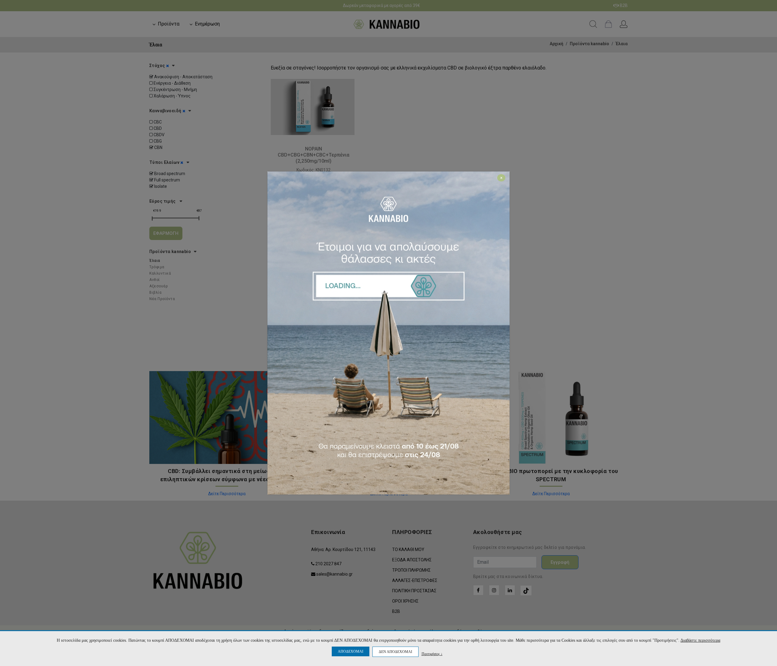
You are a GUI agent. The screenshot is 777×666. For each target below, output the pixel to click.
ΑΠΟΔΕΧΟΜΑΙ (350, 651)
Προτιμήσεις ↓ (432, 654)
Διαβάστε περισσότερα (700, 640)
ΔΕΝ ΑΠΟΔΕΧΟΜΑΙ (395, 652)
